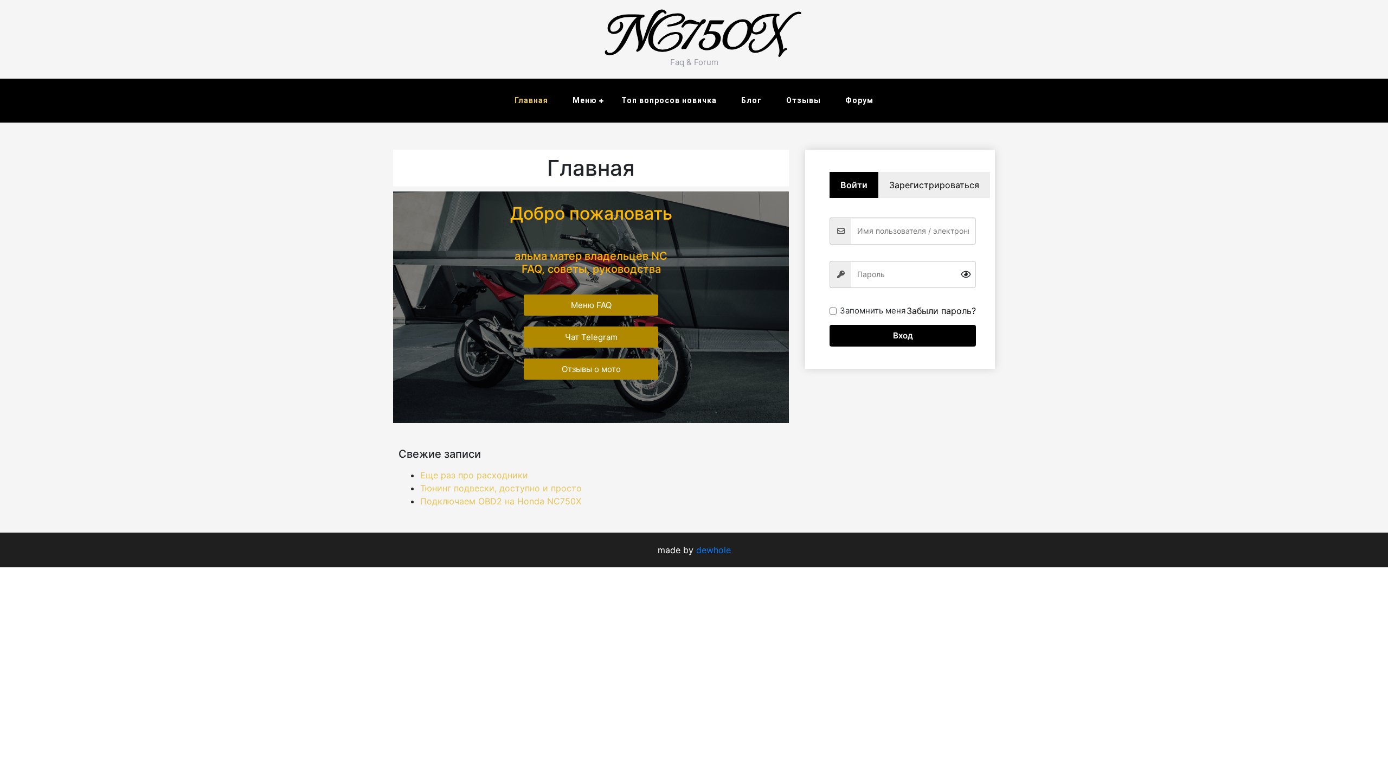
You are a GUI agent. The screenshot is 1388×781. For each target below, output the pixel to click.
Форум (859, 100)
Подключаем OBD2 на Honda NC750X (500, 501)
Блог (751, 100)
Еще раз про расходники (474, 475)
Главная (531, 100)
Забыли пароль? (941, 310)
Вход (903, 335)
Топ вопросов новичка (669, 100)
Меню (585, 100)
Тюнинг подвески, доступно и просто (501, 488)
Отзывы (803, 100)
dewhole (713, 550)
